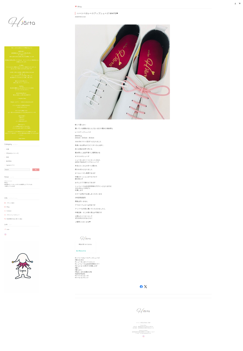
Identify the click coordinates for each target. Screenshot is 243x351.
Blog (8, 207)
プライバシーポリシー (13, 215)
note (8, 229)
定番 (7, 149)
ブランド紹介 (10, 203)
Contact (9, 211)
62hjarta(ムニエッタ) (12, 153)
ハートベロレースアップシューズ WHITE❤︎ (97, 13)
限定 (7, 157)
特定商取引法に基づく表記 (14, 219)
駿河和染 (8, 161)
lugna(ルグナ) (10, 165)
